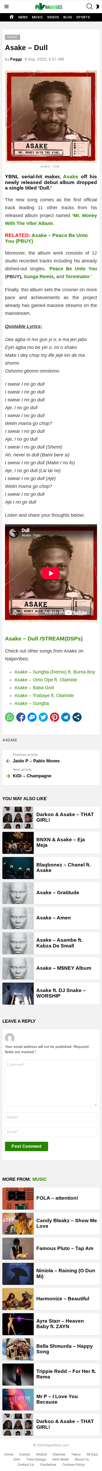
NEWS (23, 17)
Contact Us (26, 1465)
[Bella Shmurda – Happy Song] (18, 1349)
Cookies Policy (73, 1465)
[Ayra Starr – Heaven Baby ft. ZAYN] (18, 1324)
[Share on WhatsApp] (9, 717)
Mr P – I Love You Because (57, 1399)
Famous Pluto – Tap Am (64, 1248)
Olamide (59, 1454)
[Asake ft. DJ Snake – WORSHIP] (18, 994)
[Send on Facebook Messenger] (32, 717)
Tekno (76, 1454)
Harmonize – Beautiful (62, 1298)
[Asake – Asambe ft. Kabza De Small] (18, 943)
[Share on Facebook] (20, 717)
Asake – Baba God (34, 687)
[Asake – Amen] (18, 918)
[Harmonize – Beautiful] (18, 1299)
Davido (24, 1454)
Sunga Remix (39, 276)
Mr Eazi (92, 1454)
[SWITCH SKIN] (97, 6)
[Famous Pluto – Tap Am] (18, 1249)
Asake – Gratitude (57, 892)
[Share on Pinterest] (54, 717)
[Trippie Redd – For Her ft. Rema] (18, 1375)
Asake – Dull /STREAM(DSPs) (44, 638)
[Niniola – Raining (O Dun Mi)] (18, 1274)
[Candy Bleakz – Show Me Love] (18, 1224)
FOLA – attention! (57, 1198)
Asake (70, 176)
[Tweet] (43, 717)
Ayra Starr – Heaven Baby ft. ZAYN (60, 1323)
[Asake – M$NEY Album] (18, 968)
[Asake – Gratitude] (18, 893)
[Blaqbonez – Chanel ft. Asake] (18, 868)
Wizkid (41, 1454)
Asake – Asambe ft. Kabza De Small (59, 942)
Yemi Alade (60, 1459)
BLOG (67, 17)
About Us (82, 1459)
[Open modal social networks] (77, 717)
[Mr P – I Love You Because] (18, 1400)
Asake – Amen (53, 917)
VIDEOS (53, 17)
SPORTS (83, 17)
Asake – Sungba (31, 703)
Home (8, 1454)
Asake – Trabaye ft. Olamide (44, 695)
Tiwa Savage (36, 1459)
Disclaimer (48, 1465)
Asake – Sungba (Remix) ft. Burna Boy (54, 672)
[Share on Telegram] (65, 717)
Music (39, 1179)
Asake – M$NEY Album (63, 968)
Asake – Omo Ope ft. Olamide (45, 679)
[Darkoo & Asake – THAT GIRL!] (18, 818)
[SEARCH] (90, 6)
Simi (16, 1459)
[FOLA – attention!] (18, 1199)
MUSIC (37, 17)
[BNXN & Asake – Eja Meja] (18, 843)
